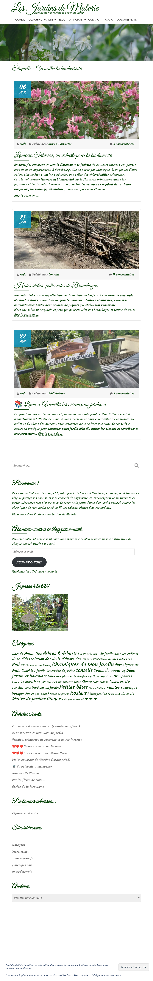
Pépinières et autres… (27, 813)
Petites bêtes (74, 687)
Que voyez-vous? (37, 693)
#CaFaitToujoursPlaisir (121, 19)
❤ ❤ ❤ (91, 698)
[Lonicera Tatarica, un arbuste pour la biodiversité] (76, 109)
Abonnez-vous (29, 562)
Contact (94, 19)
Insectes (16, 682)
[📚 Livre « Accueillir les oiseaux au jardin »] (76, 358)
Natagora (18, 845)
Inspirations (30, 682)
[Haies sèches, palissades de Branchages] (76, 239)
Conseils (54, 274)
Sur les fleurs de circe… (28, 780)
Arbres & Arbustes (60, 144)
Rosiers (78, 693)
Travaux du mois (121, 693)
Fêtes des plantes (60, 676)
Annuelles (33, 653)
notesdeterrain (22, 872)
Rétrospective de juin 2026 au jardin (37, 733)
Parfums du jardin (45, 688)
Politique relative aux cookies (107, 975)
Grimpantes (123, 676)
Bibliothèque (57, 393)
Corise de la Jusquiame (28, 786)
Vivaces (55, 698)
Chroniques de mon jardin (83, 664)
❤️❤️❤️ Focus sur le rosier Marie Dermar (41, 753)
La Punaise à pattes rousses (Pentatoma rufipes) (46, 726)
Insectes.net (20, 851)
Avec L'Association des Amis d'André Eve (47, 658)
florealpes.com (22, 865)
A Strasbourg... (89, 654)
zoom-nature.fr (22, 858)
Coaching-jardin (33, 671)
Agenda (17, 654)
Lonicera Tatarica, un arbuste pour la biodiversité (63, 155)
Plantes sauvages (122, 687)
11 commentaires (123, 274)
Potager (18, 693)
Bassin (87, 659)
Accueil (19, 19)
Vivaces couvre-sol (74, 699)
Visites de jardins (29, 698)
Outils (27, 688)
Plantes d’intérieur (97, 688)
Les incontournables (66, 682)
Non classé (101, 682)
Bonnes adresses (120, 659)
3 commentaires (123, 393)
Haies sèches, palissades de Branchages (55, 286)
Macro (87, 682)
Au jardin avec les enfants (119, 654)
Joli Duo (46, 682)
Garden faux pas (83, 676)
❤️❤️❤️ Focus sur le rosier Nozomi (36, 746)
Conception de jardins (60, 671)
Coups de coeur (107, 670)
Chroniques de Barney (38, 665)
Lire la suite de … (26, 196)
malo (23, 144)
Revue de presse (59, 693)
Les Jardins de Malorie (54, 8)
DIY (123, 671)
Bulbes (18, 664)
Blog (62, 19)
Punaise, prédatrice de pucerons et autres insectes (47, 739)
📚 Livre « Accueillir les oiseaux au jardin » (60, 404)
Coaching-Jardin (41, 19)
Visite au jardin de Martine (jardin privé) (41, 760)
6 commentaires (123, 144)
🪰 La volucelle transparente (32, 766)
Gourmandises (103, 676)
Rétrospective (97, 693)
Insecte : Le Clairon (25, 773)
